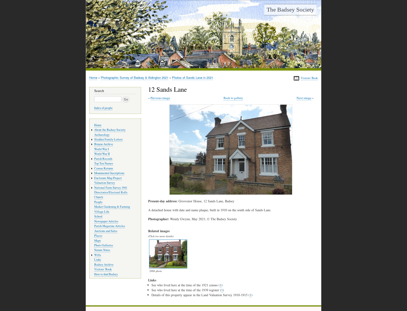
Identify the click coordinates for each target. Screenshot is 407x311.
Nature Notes (102, 250)
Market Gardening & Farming (112, 207)
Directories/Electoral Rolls (110, 192)
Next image (304, 98)
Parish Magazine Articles (109, 226)
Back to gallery (233, 98)
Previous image (160, 98)
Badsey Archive (104, 265)
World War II (102, 154)
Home (93, 77)
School (98, 216)
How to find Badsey (106, 274)
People (98, 202)
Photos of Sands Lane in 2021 (192, 77)
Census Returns (103, 168)
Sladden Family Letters (108, 139)
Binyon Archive (103, 144)
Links (97, 260)
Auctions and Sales (105, 231)
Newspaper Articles (106, 221)
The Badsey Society (290, 9)
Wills (97, 255)
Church (98, 197)
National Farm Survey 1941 (110, 188)
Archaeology (102, 135)
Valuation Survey (104, 183)
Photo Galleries (103, 245)
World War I (101, 149)
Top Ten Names (103, 163)
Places (98, 236)
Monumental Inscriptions (109, 173)
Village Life (101, 212)
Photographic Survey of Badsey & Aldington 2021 (134, 77)
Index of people (103, 108)
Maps (97, 241)
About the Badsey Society (110, 130)
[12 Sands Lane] (231, 193)
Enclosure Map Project (108, 178)
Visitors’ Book (103, 269)
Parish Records (103, 159)
